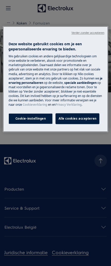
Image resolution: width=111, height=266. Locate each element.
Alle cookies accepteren (78, 118)
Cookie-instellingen (30, 118)
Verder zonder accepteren (88, 33)
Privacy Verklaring (69, 105)
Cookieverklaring (35, 105)
